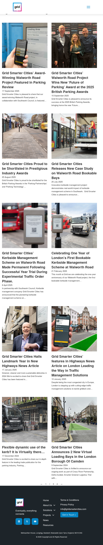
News (46, 520)
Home (46, 500)
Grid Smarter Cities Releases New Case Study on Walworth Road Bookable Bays (74, 170)
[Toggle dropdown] (54, 505)
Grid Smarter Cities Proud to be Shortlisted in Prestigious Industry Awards (24, 168)
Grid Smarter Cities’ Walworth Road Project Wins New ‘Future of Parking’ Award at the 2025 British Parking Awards (73, 82)
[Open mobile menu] (88, 7)
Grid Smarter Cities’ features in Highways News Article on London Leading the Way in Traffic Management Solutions (73, 365)
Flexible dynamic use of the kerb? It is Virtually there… (24, 449)
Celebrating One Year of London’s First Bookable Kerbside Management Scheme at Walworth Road (72, 260)
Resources (48, 525)
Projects (47, 515)
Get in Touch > (69, 514)
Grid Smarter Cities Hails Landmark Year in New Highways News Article (22, 361)
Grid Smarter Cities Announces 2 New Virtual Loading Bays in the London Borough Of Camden (74, 454)
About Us (47, 505)
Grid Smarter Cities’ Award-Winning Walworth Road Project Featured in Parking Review (24, 79)
